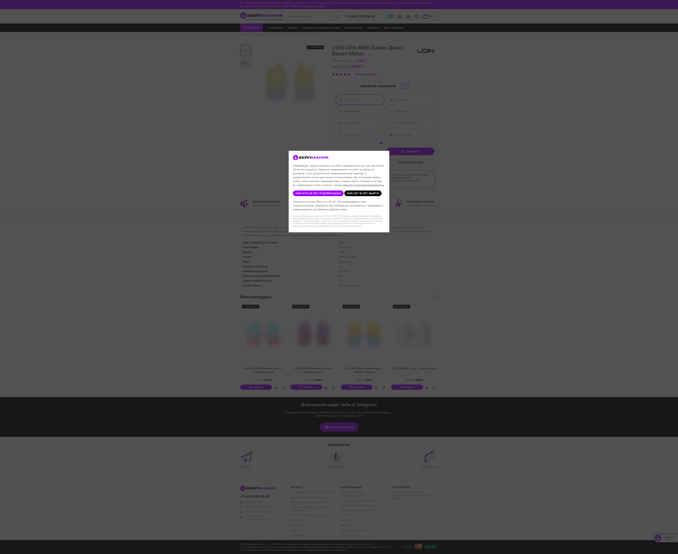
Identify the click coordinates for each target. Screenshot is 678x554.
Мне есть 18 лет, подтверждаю (318, 193)
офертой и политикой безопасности (363, 185)
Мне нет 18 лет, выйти (363, 193)
